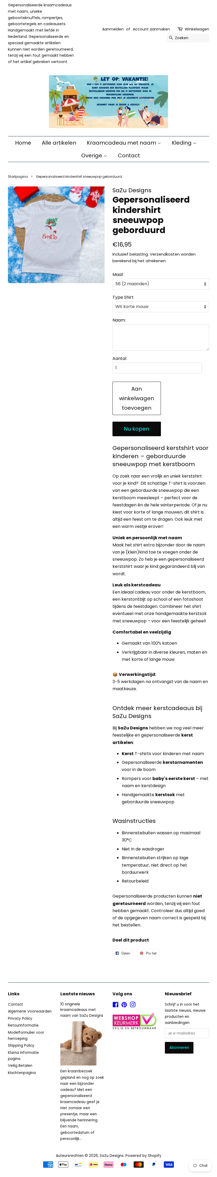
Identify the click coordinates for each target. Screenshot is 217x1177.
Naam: (119, 320)
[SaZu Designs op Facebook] (115, 1005)
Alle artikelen (59, 142)
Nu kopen (136, 429)
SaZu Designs (112, 1155)
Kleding (182, 142)
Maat (117, 274)
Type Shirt (123, 297)
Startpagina (18, 176)
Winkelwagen (197, 29)
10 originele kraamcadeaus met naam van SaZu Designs (81, 1010)
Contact (129, 155)
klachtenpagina (22, 1072)
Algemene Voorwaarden (30, 1011)
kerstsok (165, 795)
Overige (92, 155)
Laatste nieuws (77, 994)
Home (23, 142)
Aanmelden (113, 29)
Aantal (119, 358)
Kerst (128, 754)
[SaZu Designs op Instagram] (132, 1005)
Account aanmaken (151, 29)
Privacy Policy (20, 1018)
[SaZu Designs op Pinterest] (124, 1005)
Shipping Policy (21, 1045)
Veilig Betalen (20, 1065)
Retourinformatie (23, 1025)
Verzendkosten (165, 254)
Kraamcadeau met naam (122, 142)
